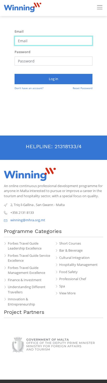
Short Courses (70, 243)
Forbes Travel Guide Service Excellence (29, 258)
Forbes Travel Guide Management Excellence (26, 270)
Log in (53, 78)
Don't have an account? (29, 88)
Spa (62, 286)
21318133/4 (68, 146)
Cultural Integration (74, 257)
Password (22, 51)
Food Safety (68, 271)
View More (67, 293)
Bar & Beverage (71, 250)
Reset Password (82, 88)
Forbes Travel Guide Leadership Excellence (25, 246)
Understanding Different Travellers (26, 289)
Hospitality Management (78, 264)
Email (19, 31)
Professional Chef (72, 278)
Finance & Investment (25, 280)
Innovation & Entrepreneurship (21, 302)
